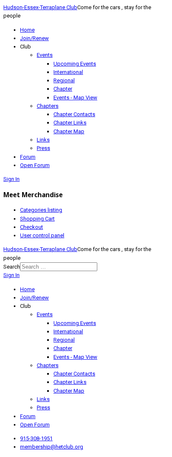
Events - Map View (75, 97)
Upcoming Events (74, 64)
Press (43, 148)
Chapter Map (68, 131)
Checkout (31, 227)
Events (45, 55)
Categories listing (41, 210)
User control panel (42, 235)
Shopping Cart (37, 219)
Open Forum (35, 165)
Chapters (47, 106)
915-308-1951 (36, 438)
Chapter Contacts (74, 114)
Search (11, 267)
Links (43, 140)
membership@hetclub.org (51, 447)
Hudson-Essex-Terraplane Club (40, 7)
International (68, 72)
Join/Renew (34, 38)
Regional (64, 80)
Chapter (62, 89)
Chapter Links (69, 122)
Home (27, 30)
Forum (27, 157)
